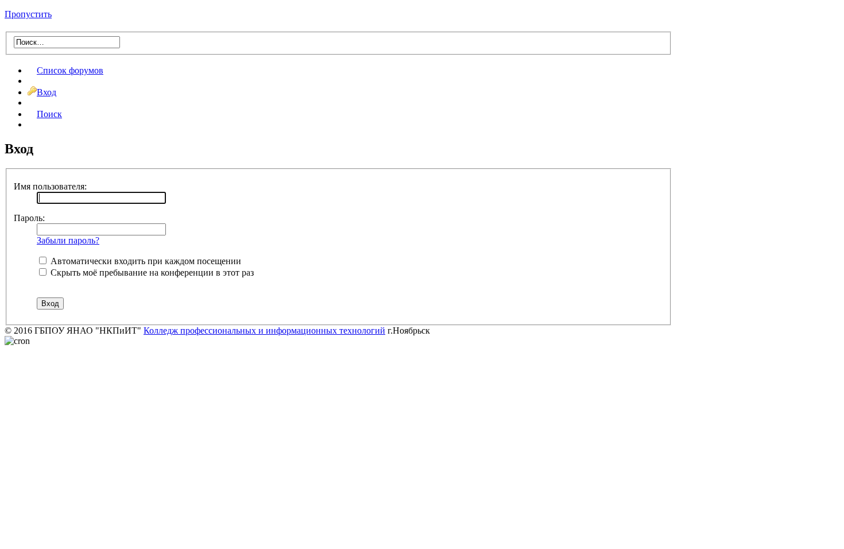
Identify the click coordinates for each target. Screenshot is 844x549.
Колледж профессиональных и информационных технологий (264, 330)
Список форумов (70, 70)
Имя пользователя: (50, 186)
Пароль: (29, 218)
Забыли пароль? (68, 240)
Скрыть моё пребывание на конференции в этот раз (151, 272)
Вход (46, 92)
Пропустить (28, 14)
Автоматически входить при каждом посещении (144, 261)
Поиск (49, 114)
